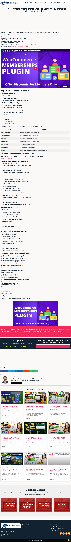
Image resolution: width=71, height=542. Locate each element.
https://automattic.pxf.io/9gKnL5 (29, 44)
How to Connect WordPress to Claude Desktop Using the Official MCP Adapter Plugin (35, 408)
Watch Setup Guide (7, 291)
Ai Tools (50, 2)
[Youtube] (69, 533)
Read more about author (16, 382)
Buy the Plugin (6, 289)
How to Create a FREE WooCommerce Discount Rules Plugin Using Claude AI (58, 469)
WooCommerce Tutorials (63, 329)
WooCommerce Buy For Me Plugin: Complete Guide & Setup (11, 407)
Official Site (14, 163)
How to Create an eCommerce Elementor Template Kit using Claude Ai (58, 439)
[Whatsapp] (61, 533)
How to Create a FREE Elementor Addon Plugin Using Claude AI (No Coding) (59, 408)
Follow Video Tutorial (7, 158)
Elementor (36, 2)
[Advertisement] (33, 21)
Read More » (4, 415)
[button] (4, 371)
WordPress (29, 2)
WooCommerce (43, 2)
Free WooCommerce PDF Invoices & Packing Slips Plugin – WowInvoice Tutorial (35, 469)
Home (24, 2)
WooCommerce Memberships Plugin (20, 46)
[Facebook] (63, 533)
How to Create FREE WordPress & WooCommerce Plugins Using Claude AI (11, 439)
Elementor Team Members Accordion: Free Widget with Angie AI (34, 439)
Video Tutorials (56, 2)
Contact (64, 2)
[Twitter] (66, 533)
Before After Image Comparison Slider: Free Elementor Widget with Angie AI (11, 469)
